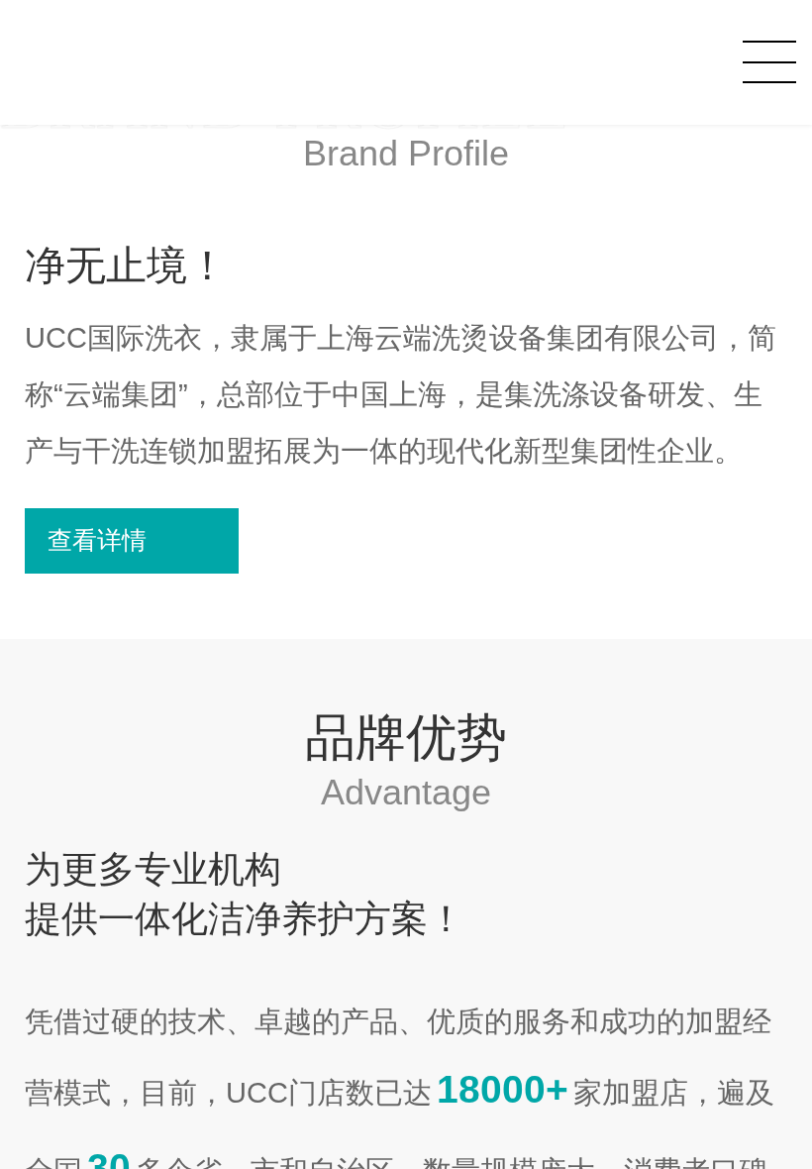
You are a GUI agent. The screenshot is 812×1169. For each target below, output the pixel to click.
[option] (406, 331)
